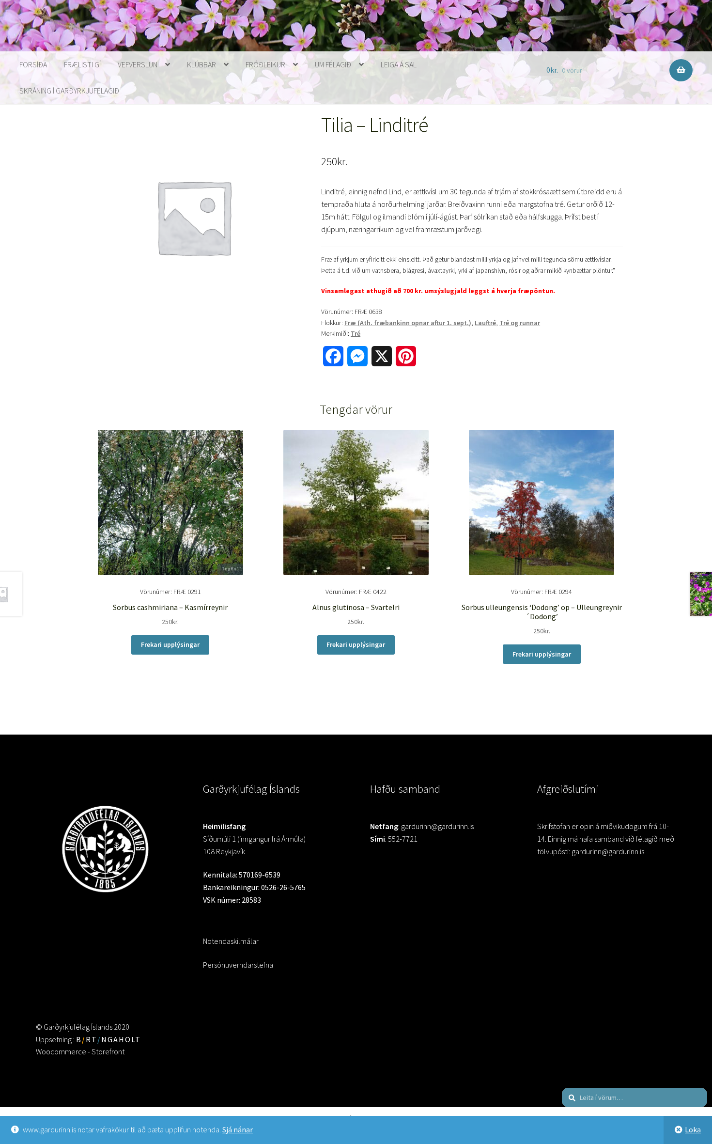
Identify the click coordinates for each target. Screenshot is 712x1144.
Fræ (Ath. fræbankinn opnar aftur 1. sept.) (407, 322)
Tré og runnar (519, 322)
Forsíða (33, 64)
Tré (355, 333)
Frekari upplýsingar (170, 644)
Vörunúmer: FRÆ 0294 (542, 611)
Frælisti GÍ (82, 64)
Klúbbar (201, 64)
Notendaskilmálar (231, 941)
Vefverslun (137, 64)
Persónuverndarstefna (238, 965)
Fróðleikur (265, 64)
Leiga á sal (399, 64)
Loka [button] (693, 1129)
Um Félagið (333, 64)
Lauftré (485, 322)
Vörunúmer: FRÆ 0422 (356, 606)
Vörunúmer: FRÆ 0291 (170, 606)
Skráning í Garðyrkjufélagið (69, 90)
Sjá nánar (237, 1129)
